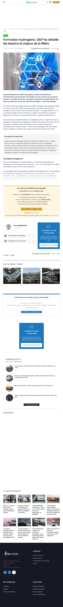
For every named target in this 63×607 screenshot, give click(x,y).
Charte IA (6, 565)
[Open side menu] (4, 2)
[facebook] (9, 572)
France (12, 255)
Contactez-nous (53, 215)
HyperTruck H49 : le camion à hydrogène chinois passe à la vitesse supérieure (53, 532)
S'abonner (56, 2)
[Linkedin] (58, 48)
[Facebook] (52, 48)
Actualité (12, 29)
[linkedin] (5, 572)
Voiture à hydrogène (38, 586)
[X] (55, 49)
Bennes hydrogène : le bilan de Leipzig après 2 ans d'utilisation (33, 385)
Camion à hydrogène (39, 594)
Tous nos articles (31, 404)
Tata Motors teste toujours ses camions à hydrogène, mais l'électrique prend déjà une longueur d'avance (38, 534)
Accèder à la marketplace (31, 312)
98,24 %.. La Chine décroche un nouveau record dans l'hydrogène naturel (9, 509)
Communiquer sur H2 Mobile (41, 561)
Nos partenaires (37, 558)
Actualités (6, 586)
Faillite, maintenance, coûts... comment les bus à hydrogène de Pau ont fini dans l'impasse (51, 277)
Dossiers (5, 589)
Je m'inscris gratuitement (49, 245)
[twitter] (14, 572)
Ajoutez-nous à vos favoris (41, 48)
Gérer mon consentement (11, 567)
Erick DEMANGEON (18, 48)
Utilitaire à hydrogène (39, 589)
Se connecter (35, 212)
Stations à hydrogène (9, 591)
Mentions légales (8, 563)
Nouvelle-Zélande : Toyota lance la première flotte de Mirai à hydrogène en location (24, 509)
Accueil (5, 29)
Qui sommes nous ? (38, 555)
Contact (35, 563)
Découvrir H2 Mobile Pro (32, 209)
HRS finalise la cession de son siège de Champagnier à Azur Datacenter (31, 278)
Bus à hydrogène (38, 591)
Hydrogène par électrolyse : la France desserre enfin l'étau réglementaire (12, 278)
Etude (17, 29)
